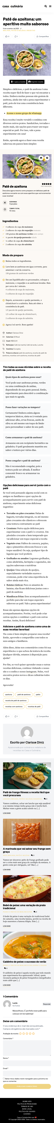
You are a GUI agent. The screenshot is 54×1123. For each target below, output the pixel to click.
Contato (27, 1114)
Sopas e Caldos (40, 965)
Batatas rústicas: (15, 585)
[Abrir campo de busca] (45, 6)
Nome (6, 1058)
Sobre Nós (27, 1101)
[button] (47, 157)
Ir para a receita (19, 82)
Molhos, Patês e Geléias (14, 31)
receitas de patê (34, 706)
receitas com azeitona (13, 706)
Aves (5, 855)
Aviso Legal (27, 1109)
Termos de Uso (27, 1106)
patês (38, 694)
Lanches (6, 799)
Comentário (8, 1038)
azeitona (8, 694)
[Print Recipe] (41, 157)
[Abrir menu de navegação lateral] (50, 6)
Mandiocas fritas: (15, 596)
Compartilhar (44, 36)
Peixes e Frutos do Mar (13, 912)
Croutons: (12, 528)
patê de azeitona (23, 694)
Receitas (31, 31)
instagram (31, 671)
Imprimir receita (37, 82)
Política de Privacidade (27, 1104)
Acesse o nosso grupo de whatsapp (24, 113)
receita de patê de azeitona (15, 700)
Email (5, 1068)
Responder (46, 1004)
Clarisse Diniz (34, 742)
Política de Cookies (27, 1111)
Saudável (38, 799)
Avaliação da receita (10, 1033)
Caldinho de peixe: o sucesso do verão (24, 961)
